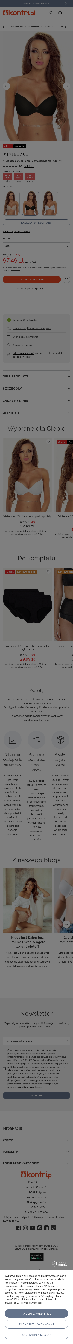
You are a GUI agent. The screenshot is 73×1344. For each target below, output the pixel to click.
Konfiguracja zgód (36, 1335)
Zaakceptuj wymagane (36, 1324)
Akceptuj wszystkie (36, 1313)
